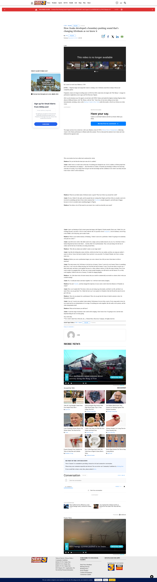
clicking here (120, 466)
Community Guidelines (62, 560)
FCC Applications (67, 568)
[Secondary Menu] (33, 3)
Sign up (123, 475)
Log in (119, 475)
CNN (66, 35)
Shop (80, 3)
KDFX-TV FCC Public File (63, 566)
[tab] (68, 486)
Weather (54, 3)
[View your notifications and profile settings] (124, 486)
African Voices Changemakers (110, 130)
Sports (60, 3)
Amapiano (107, 231)
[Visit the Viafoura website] (122, 514)
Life (76, 3)
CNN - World (78, 322)
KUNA (66, 3)
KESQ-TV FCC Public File (63, 562)
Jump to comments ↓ (69, 326)
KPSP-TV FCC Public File (63, 564)
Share (89, 3)
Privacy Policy (69, 558)
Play (84, 3)
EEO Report (59, 568)
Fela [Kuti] (97, 200)
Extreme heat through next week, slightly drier (46, 94)
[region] (95, 495)
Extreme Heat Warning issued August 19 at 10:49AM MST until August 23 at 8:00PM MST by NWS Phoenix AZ (81, 9)
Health (71, 3)
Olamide (76, 284)
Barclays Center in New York (91, 102)
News (48, 3)
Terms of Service (60, 558)
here (95, 469)
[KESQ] (40, 3)
